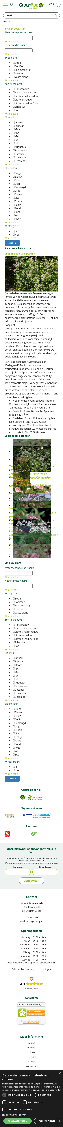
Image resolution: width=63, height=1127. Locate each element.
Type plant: (11, 57)
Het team (31, 1056)
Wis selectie (11, 41)
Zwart (18, 219)
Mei (17, 136)
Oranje (18, 201)
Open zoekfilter (16, 28)
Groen (18, 194)
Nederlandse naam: (16, 45)
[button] (31, 1115)
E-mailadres (45, 867)
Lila (17, 197)
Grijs (17, 190)
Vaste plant (21, 77)
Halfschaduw (22, 89)
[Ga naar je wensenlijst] (51, 5)
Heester (19, 73)
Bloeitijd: (9, 117)
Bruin (18, 180)
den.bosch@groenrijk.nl (31, 921)
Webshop (31, 1047)
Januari (19, 122)
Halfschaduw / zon (25, 92)
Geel (17, 183)
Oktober (19, 154)
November (21, 157)
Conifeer (20, 66)
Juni (17, 140)
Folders (31, 1052)
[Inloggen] (11, 5)
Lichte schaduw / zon (27, 103)
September (21, 150)
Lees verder (55, 1090)
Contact (31, 1042)
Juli (16, 143)
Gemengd (20, 187)
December (20, 161)
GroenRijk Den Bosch (31, 903)
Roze (17, 211)
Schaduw (20, 106)
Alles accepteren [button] (17, 1121)
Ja (16, 231)
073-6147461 (31, 917)
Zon (17, 110)
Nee (17, 234)
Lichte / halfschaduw (26, 96)
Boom (18, 62)
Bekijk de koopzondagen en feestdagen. (31, 969)
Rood (18, 208)
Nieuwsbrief (31, 1066)
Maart (18, 129)
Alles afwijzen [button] (47, 1121)
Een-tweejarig (23, 70)
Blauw (18, 176)
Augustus (20, 147)
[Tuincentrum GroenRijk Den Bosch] (31, 6)
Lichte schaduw (23, 99)
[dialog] (31, 1098)
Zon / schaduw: (13, 84)
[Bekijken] (58, 5)
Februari (19, 125)
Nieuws (31, 1061)
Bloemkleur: (11, 168)
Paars (18, 205)
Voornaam (18, 867)
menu (5, 5)
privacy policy (51, 863)
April (17, 133)
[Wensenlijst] (51, 5)
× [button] (59, 1073)
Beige (18, 173)
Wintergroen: (12, 226)
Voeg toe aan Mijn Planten (20, 253)
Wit (17, 215)
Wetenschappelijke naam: (19, 32)
